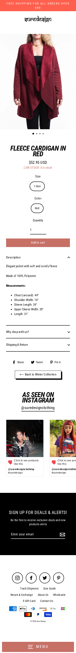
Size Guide (49, 588)
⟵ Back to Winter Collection (38, 374)
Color (38, 198)
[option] (38, 81)
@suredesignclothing (38, 408)
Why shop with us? (17, 332)
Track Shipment (29, 588)
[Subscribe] (62, 534)
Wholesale (59, 594)
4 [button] (44, 134)
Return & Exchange (22, 594)
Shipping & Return (17, 345)
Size (38, 176)
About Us (43, 594)
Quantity (38, 220)
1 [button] (33, 134)
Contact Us (46, 601)
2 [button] (37, 134)
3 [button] (40, 134)
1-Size (37, 186)
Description (13, 257)
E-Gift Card (29, 601)
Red (37, 208)
